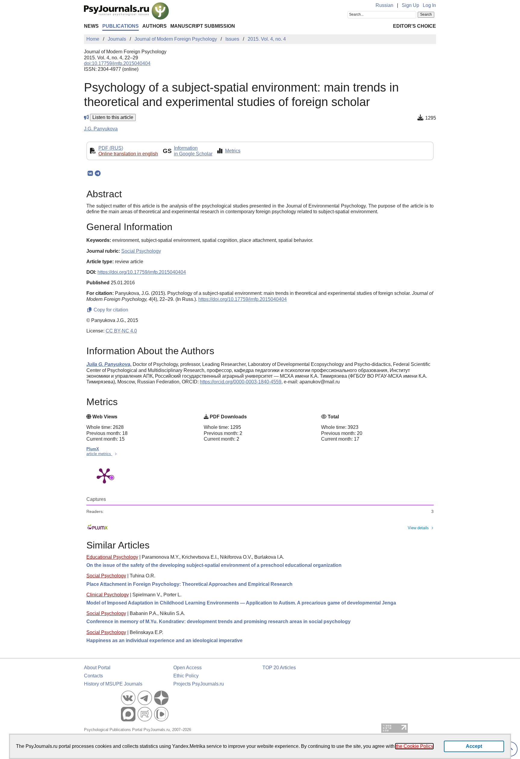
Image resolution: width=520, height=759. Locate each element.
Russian (384, 5)
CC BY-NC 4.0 (121, 330)
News (91, 26)
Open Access (187, 667)
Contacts (93, 675)
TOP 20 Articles (279, 667)
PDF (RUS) (110, 148)
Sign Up (410, 5)
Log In (429, 5)
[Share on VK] (90, 173)
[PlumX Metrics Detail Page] (104, 475)
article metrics (99, 453)
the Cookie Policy (414, 746)
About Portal (97, 667)
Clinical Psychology (107, 594)
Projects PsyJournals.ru (198, 683)
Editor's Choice (414, 26)
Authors (154, 26)
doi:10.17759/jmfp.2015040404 (117, 63)
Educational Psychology (112, 557)
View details (418, 528)
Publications (120, 26)
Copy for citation (110, 309)
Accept (474, 746)
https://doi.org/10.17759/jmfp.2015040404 (142, 272)
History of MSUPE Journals (113, 683)
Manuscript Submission (202, 26)
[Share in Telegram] (97, 173)
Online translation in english (128, 153)
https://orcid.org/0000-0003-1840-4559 (240, 381)
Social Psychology (106, 575)
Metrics (232, 150)
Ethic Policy (186, 675)
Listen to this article (112, 117)
